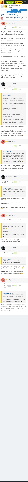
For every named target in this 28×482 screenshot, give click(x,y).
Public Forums (5, 9)
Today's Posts (22, 9)
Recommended (11, 12)
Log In (20, 2)
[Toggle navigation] (25, 2)
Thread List (15, 9)
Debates (18, 17)
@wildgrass (6, 95)
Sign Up (11, 2)
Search (18, 12)
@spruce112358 (7, 152)
